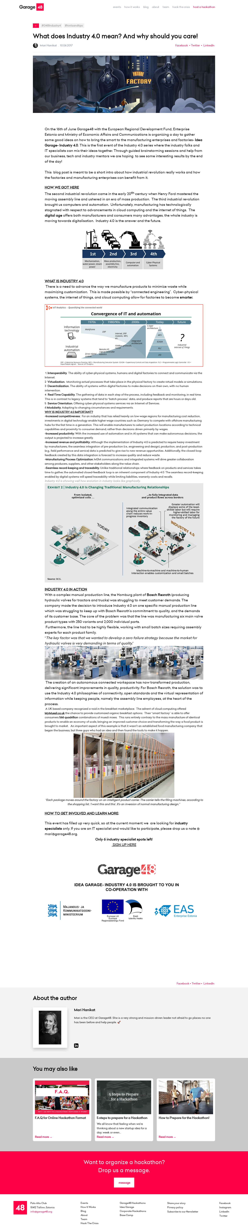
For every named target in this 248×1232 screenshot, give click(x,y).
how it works (132, 7)
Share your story (176, 1203)
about (155, 7)
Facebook (181, 45)
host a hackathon (204, 7)
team (166, 7)
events (117, 7)
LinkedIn (208, 45)
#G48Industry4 (51, 25)
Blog (146, 7)
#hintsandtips (74, 25)
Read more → (43, 1137)
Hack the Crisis (181, 7)
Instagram (225, 1207)
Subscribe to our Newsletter (182, 1211)
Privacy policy (175, 1207)
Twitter (195, 45)
